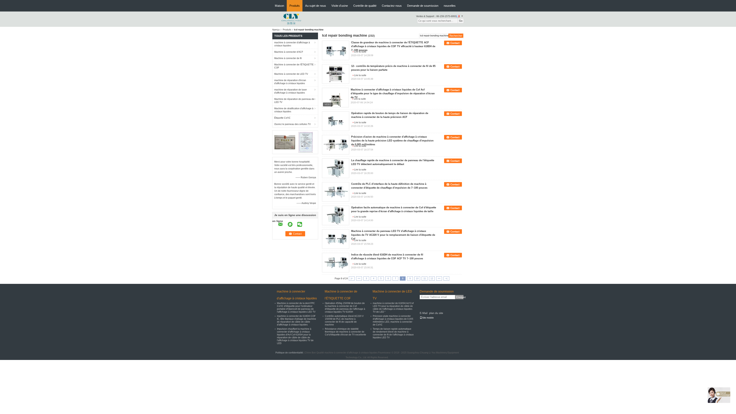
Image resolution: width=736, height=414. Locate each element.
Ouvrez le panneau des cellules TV (292, 124)
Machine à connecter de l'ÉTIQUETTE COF (294, 66)
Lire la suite (360, 75)
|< (352, 278)
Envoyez (459, 297)
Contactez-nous (392, 5)
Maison (279, 5)
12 (431, 278)
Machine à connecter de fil (288, 58)
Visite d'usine (339, 5)
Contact (454, 43)
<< (359, 278)
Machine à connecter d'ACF (288, 52)
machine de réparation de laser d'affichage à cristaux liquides (290, 91)
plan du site (436, 313)
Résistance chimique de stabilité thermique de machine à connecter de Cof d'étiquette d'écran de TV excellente (345, 332)
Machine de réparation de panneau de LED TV (294, 101)
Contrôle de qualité (364, 5)
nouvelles (450, 5)
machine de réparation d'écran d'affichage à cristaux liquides (290, 82)
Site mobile (428, 317)
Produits (294, 5)
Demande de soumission (422, 5)
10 (417, 278)
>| (446, 278)
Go (460, 20)
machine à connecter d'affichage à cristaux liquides (292, 44)
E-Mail (423, 313)
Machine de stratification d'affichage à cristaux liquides (293, 110)
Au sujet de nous (315, 5)
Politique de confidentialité (289, 352)
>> (439, 278)
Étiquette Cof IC (282, 118)
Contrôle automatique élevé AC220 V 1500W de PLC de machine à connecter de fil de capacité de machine (344, 320)
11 (424, 278)
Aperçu (276, 29)
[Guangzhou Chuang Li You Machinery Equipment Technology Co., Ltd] (291, 19)
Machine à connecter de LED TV (291, 74)
